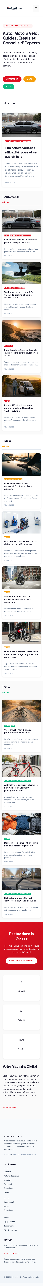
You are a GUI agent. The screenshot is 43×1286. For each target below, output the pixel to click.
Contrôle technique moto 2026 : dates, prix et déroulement (21, 542)
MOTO (7, 537)
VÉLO (13, 726)
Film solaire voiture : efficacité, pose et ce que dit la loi (21, 152)
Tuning (7, 1192)
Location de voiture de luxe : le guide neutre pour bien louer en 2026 (21, 353)
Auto (6, 1168)
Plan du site (31, 1154)
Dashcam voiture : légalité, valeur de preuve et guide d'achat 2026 (18, 295)
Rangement (8, 1226)
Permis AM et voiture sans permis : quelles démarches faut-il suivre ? (18, 408)
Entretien (7, 1172)
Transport (8, 1184)
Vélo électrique (10, 1230)
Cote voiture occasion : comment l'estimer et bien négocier (18, 486)
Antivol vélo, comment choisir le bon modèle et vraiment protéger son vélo (21, 787)
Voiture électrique (11, 1176)
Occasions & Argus (13, 479)
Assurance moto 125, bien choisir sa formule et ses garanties (17, 599)
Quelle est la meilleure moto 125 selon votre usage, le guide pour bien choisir (21, 654)
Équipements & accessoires (17, 781)
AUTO (7, 141)
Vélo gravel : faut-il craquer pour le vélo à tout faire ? (18, 731)
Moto (6, 1199)
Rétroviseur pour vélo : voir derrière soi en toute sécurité (20, 899)
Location (8, 346)
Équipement (9, 1202)
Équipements (9, 1222)
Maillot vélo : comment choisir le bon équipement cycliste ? (21, 844)
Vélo (6, 1214)
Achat (7, 401)
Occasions (8, 1188)
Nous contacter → (12, 1253)
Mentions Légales (19, 1154)
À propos (7, 1154)
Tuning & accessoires (21, 141)
